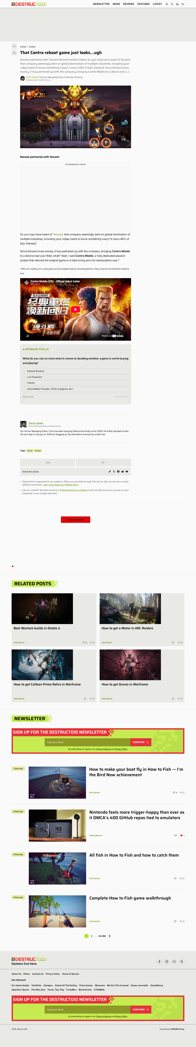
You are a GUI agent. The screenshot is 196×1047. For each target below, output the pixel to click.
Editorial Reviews (35, 371)
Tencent (58, 234)
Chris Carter (32, 77)
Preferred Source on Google (73, 490)
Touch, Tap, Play (55, 989)
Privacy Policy (121, 749)
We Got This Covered (118, 985)
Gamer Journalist (139, 985)
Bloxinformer (85, 989)
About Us (16, 974)
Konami (38, 451)
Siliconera (100, 985)
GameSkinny (156, 985)
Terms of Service (103, 749)
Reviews (128, 4)
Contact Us (38, 974)
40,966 (102, 936)
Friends (31, 382)
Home (23, 47)
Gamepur (48, 985)
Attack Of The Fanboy (66, 985)
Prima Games (86, 985)
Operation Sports (20, 989)
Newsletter (101, 4)
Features (143, 4)
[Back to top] (13, 565)
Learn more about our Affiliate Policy (61, 484)
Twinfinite (36, 985)
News (116, 4)
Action (32, 47)
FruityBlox (71, 989)
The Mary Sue (38, 989)
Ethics (26, 974)
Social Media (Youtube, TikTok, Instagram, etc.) (50, 389)
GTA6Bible (99, 989)
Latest (157, 4)
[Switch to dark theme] (177, 4)
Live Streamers (34, 377)
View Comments (76, 519)
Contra (29, 451)
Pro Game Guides (20, 985)
